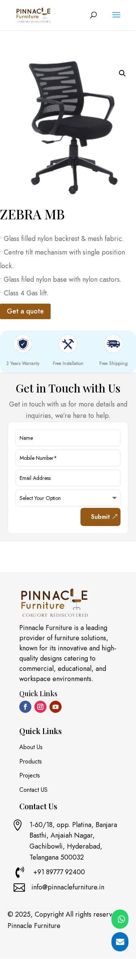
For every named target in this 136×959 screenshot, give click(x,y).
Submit (100, 516)
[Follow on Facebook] (25, 707)
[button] (122, 73)
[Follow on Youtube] (55, 707)
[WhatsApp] (119, 919)
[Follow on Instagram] (40, 707)
